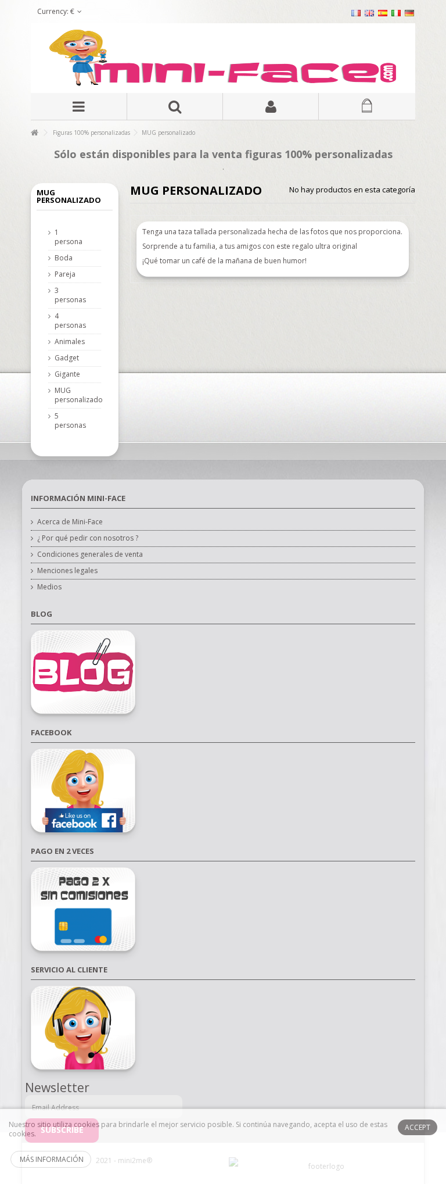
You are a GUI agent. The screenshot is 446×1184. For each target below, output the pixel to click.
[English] (369, 12)
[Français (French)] (356, 12)
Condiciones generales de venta (90, 554)
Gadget (67, 358)
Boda (64, 258)
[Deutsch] (409, 12)
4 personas (69, 321)
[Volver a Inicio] (34, 133)
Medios (49, 587)
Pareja (65, 274)
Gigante (67, 374)
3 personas (69, 295)
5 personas (69, 421)
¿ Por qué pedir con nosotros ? (87, 538)
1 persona (68, 237)
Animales (69, 341)
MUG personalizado (69, 395)
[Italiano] (396, 12)
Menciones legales (67, 570)
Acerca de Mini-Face (70, 522)
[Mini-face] (223, 58)
